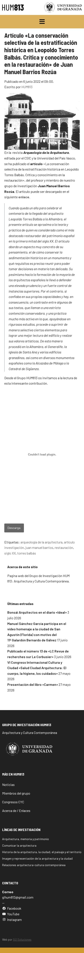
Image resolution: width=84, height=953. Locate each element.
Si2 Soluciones (22, 939)
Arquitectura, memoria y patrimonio (25, 839)
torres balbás (26, 553)
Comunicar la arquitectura (19, 845)
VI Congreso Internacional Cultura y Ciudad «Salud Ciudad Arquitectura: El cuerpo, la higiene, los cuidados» (36, 667)
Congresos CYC (13, 802)
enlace (23, 197)
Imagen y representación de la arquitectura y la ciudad (37, 858)
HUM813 (27, 87)
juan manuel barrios (39, 547)
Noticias (8, 784)
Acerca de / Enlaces (16, 810)
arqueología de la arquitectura (41, 542)
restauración (64, 547)
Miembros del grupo (16, 793)
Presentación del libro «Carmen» (32, 684)
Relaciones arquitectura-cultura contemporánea (33, 865)
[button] (42, 21)
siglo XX (10, 553)
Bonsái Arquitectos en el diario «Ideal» (37, 612)
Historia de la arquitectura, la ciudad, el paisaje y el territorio (41, 852)
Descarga (14, 528)
